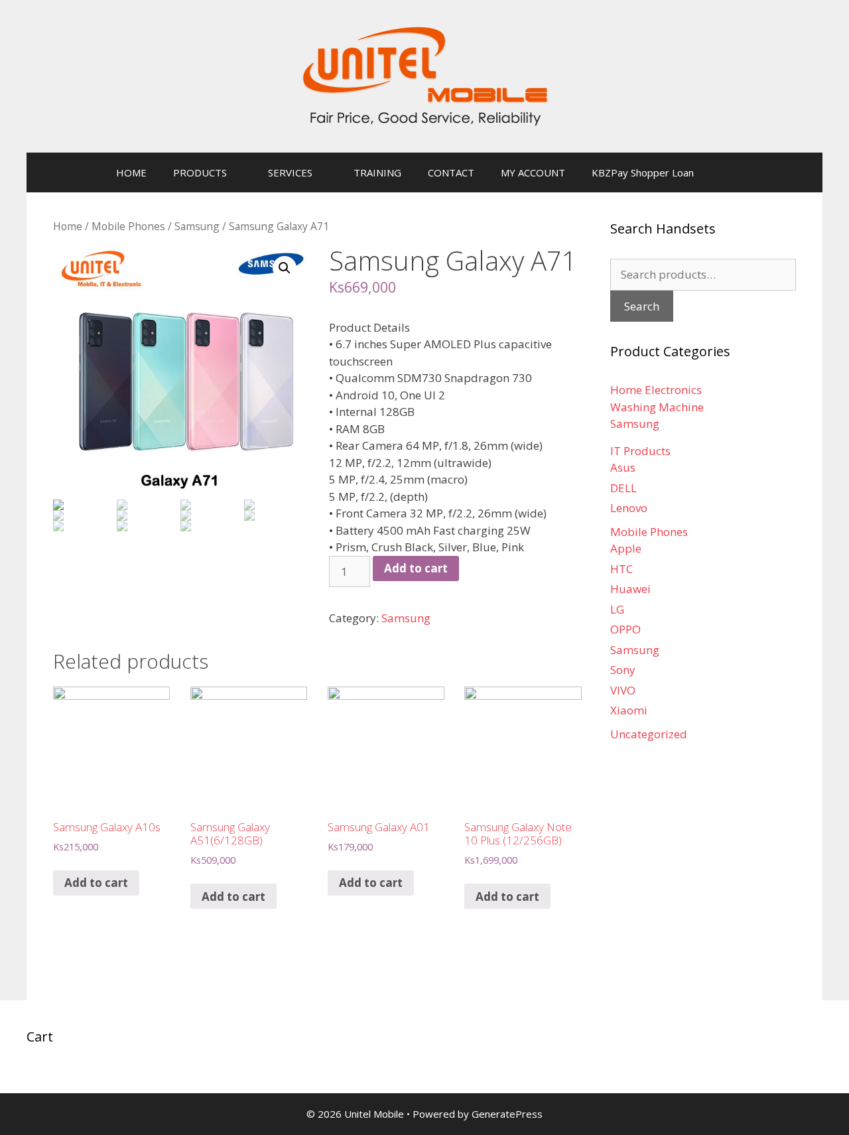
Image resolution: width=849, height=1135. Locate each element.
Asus (622, 467)
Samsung (197, 226)
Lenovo (628, 507)
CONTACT (451, 172)
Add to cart (416, 568)
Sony (622, 669)
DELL (623, 488)
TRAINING (377, 172)
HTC (621, 568)
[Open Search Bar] (726, 172)
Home (67, 226)
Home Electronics (656, 389)
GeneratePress (507, 1113)
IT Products (640, 450)
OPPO (625, 629)
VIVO (622, 690)
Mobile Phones (128, 226)
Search (641, 306)
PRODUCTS (200, 172)
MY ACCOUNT (533, 172)
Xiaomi (628, 710)
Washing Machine (657, 407)
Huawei (630, 588)
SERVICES (290, 172)
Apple (625, 548)
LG (617, 609)
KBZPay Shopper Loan (643, 172)
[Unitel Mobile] (424, 75)
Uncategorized (648, 734)
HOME (131, 172)
